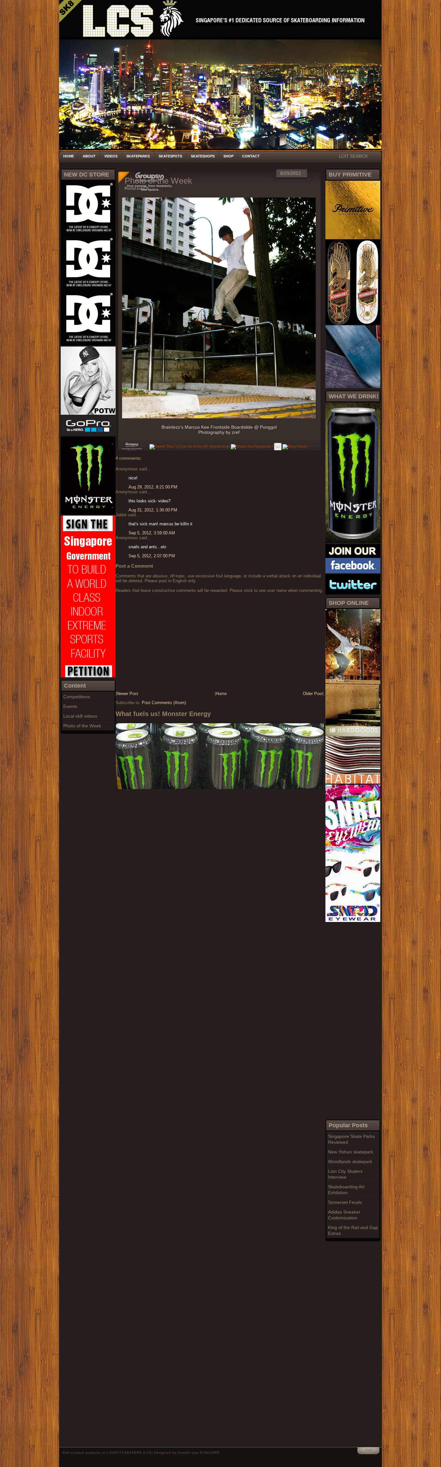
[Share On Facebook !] (252, 446)
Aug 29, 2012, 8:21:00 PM (152, 487)
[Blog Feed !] (295, 446)
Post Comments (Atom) (164, 702)
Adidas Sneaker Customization (344, 1214)
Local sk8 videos (80, 716)
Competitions (76, 696)
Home (68, 156)
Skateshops (203, 156)
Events (70, 706)
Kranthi (184, 1452)
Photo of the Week (82, 725)
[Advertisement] (351, 1020)
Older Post (313, 693)
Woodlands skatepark (350, 1161)
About (89, 156)
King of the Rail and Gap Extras (353, 1230)
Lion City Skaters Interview (345, 1174)
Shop (228, 156)
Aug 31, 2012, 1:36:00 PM (152, 510)
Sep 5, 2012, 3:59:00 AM (151, 532)
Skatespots (170, 156)
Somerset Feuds (345, 1202)
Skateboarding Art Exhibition (346, 1189)
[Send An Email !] (278, 446)
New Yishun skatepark (350, 1151)
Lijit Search (353, 156)
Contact (251, 156)
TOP (369, 1450)
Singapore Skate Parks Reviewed (351, 1139)
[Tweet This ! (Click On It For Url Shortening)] (189, 446)
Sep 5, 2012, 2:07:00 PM (151, 555)
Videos (111, 156)
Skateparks (138, 156)
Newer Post (127, 693)
